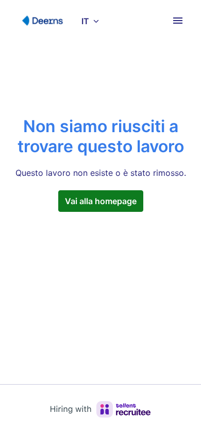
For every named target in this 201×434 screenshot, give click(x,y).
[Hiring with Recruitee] (100, 409)
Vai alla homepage (101, 201)
